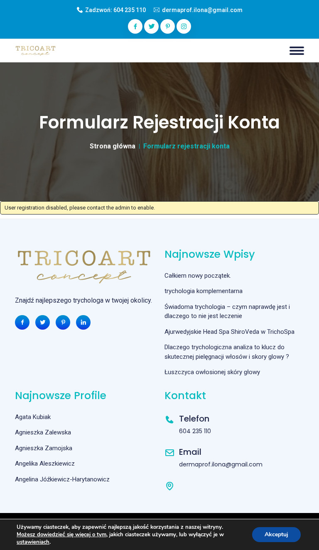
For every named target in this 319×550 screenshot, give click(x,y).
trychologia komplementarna (203, 291)
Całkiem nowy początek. (197, 275)
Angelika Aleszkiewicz (45, 463)
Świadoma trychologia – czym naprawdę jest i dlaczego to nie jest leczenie (227, 311)
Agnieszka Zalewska (43, 432)
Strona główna (112, 146)
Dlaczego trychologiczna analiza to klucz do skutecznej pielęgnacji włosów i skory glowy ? (226, 351)
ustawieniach (33, 542)
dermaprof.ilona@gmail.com (202, 10)
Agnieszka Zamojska (43, 448)
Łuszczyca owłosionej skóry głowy (212, 372)
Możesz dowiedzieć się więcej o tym (61, 534)
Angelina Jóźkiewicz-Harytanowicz (62, 479)
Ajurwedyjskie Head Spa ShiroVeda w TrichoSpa (229, 331)
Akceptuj (276, 534)
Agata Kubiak (33, 417)
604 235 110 (129, 10)
